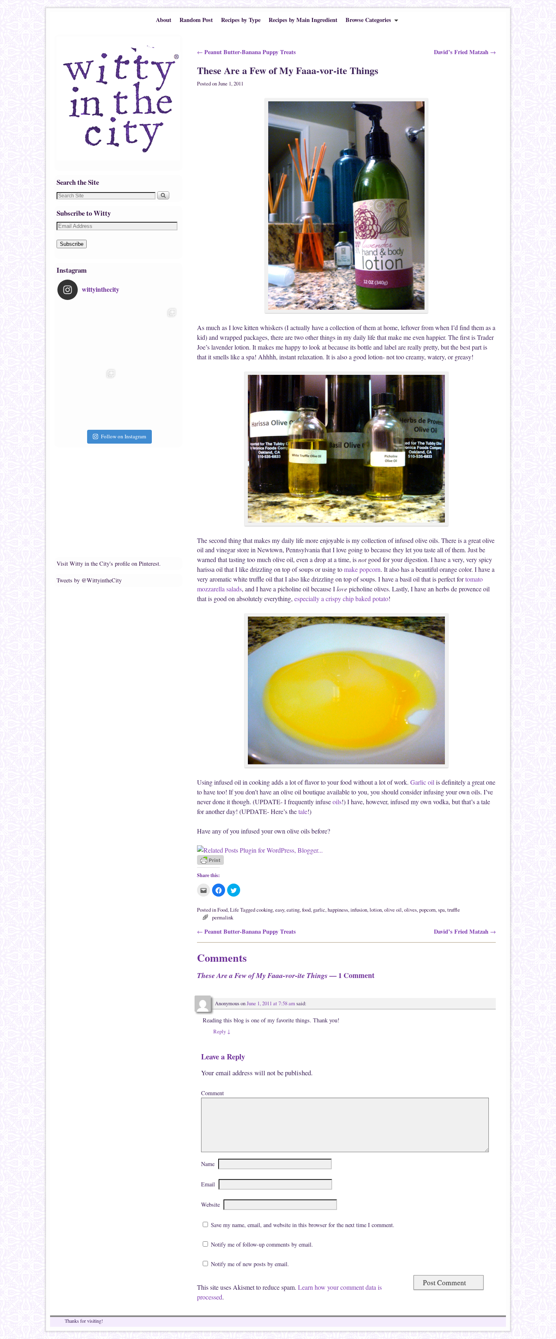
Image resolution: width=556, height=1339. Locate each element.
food (306, 909)
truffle (453, 909)
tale (302, 811)
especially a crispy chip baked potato (341, 598)
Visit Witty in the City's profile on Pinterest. (109, 563)
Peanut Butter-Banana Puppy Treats (246, 52)
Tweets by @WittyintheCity (89, 580)
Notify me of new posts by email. (250, 1264)
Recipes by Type (240, 19)
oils (337, 801)
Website (210, 1204)
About (163, 19)
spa (441, 909)
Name (208, 1164)
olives (410, 909)
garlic (319, 909)
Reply (221, 1031)
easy (279, 909)
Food (222, 909)
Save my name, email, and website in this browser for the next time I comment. (302, 1225)
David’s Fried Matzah (465, 52)
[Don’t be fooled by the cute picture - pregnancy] (88, 335)
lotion (376, 909)
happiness (338, 909)
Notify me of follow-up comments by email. (262, 1244)
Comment (212, 1093)
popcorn (427, 909)
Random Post (196, 19)
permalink (222, 917)
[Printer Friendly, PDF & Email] (210, 862)
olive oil (393, 909)
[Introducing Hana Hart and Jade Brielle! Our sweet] (149, 335)
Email (208, 1184)
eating (293, 909)
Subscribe (71, 244)
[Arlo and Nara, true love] (149, 396)
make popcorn (362, 569)
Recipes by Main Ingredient (303, 19)
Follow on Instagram (123, 436)
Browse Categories (366, 21)
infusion (358, 909)
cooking (264, 909)
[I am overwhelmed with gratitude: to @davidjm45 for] (88, 396)
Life (234, 909)
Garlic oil (422, 782)
